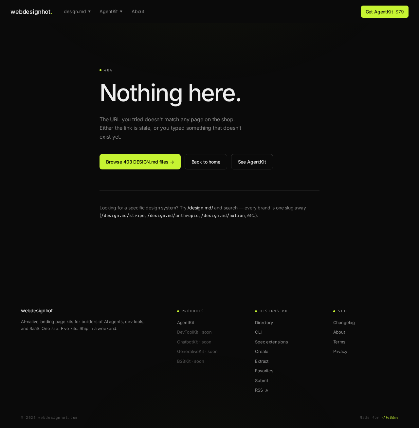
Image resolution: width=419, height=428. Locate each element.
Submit (261, 380)
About (138, 11)
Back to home (205, 162)
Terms (339, 341)
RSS (259, 390)
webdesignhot (31, 11)
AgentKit (111, 11)
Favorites (264, 370)
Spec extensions (271, 341)
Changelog (344, 322)
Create (261, 351)
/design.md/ (200, 207)
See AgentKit (252, 162)
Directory (264, 322)
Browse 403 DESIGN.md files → (140, 162)
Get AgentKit (385, 11)
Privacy (340, 351)
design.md (77, 11)
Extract (261, 361)
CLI (258, 332)
